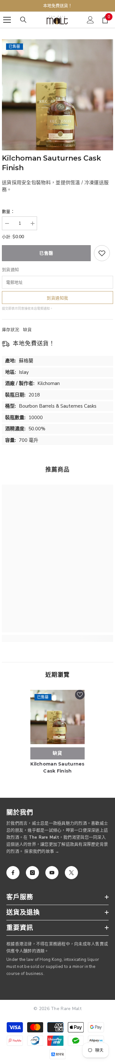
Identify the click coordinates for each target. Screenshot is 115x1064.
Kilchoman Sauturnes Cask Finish (57, 767)
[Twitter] (71, 872)
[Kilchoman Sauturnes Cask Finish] (57, 717)
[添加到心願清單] (102, 253)
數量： (8, 212)
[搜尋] (23, 20)
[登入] (90, 19)
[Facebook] (12, 872)
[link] (57, 638)
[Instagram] (32, 872)
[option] (57, 94)
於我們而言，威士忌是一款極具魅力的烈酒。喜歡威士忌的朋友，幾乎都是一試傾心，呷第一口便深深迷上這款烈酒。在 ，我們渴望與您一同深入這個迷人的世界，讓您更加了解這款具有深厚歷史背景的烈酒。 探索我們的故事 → (57, 837)
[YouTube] (51, 872)
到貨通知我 (57, 298)
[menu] (7, 20)
